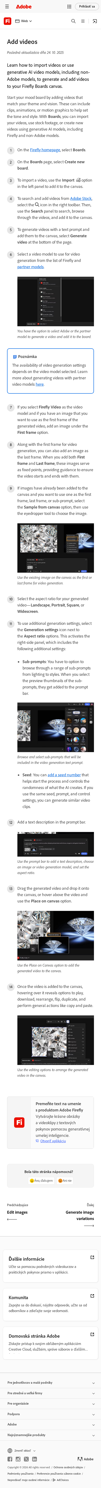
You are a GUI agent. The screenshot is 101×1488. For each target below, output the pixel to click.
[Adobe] (23, 6)
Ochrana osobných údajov (68, 1467)
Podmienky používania (21, 1473)
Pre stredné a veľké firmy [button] (25, 1393)
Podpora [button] (14, 1414)
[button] (69, 6)
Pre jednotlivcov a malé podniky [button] (30, 1383)
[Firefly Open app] (95, 21)
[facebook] (10, 1459)
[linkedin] (34, 1459)
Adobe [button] (12, 1424)
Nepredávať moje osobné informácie (29, 1480)
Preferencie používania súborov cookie (59, 1473)
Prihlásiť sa (87, 6)
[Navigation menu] (7, 6)
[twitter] (26, 1459)
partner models (30, 266)
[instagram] (18, 1459)
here (40, 384)
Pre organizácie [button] (18, 1404)
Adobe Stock (81, 198)
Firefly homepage (45, 149)
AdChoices (63, 1480)
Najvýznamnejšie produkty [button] (26, 1435)
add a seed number (64, 774)
